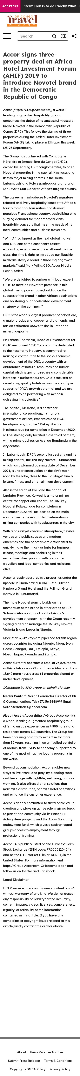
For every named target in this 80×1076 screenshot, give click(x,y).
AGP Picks (10, 6)
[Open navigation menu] (7, 36)
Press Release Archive (46, 1052)
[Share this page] (74, 36)
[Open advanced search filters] (63, 36)
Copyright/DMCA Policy (27, 1069)
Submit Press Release (24, 1061)
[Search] (54, 36)
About (21, 1052)
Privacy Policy (59, 1069)
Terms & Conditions (58, 1061)
